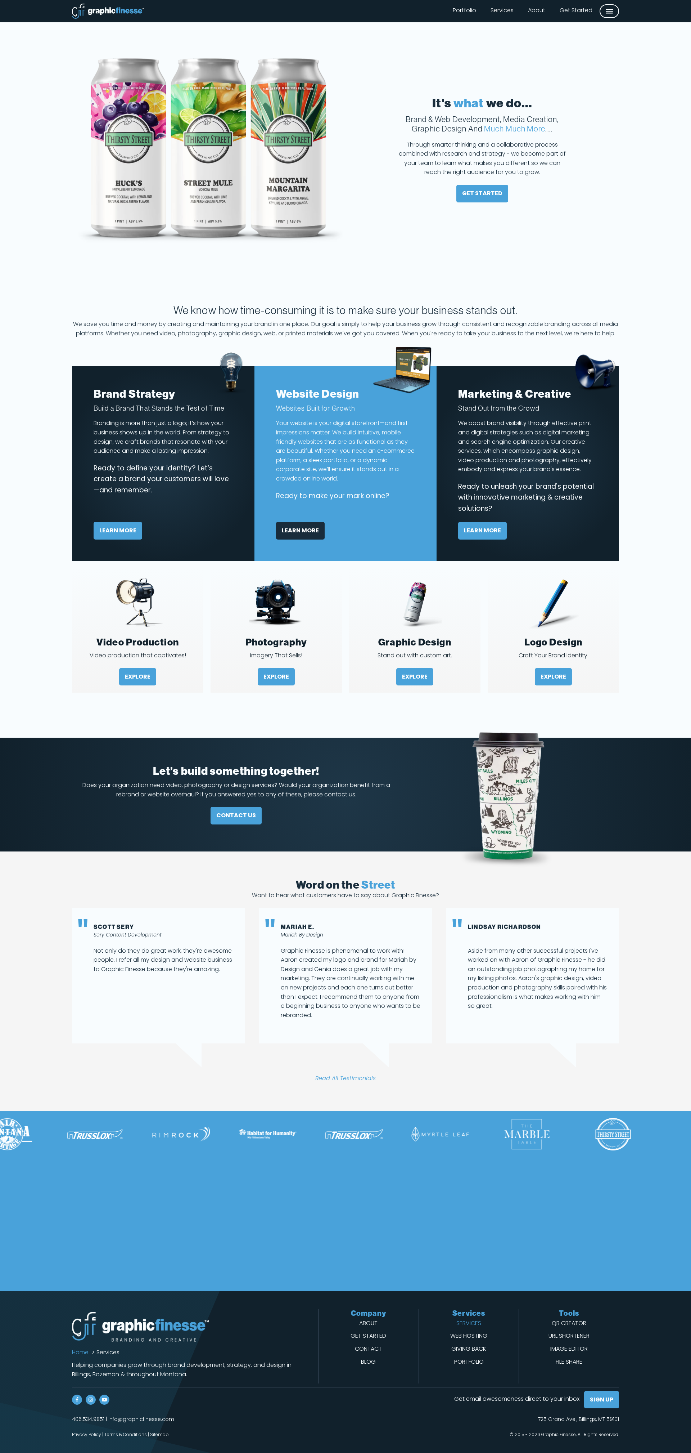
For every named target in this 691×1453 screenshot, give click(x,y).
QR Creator (569, 1324)
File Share (569, 1362)
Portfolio (464, 11)
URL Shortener (569, 1336)
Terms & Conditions (125, 1435)
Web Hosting (468, 1336)
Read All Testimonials (345, 1079)
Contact (368, 1349)
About (536, 11)
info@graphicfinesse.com (141, 1419)
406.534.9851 (88, 1419)
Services (502, 11)
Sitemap (159, 1435)
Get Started (576, 11)
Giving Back (468, 1349)
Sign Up (601, 1400)
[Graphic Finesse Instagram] (91, 1400)
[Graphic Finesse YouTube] (104, 1400)
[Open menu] (609, 11)
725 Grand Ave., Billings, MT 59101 (578, 1419)
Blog (368, 1362)
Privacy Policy (86, 1435)
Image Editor (569, 1349)
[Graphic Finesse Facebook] (77, 1400)
